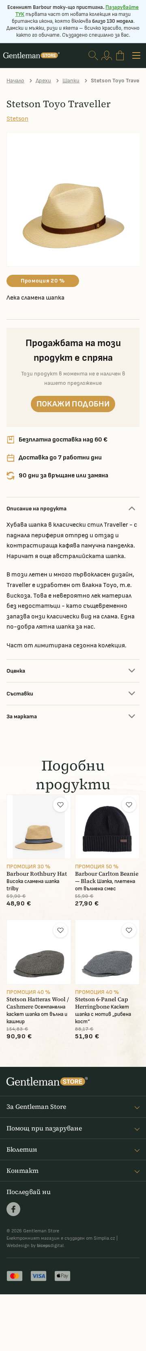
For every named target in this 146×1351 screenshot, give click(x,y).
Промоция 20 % (43, 280)
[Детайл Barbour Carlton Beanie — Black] (107, 826)
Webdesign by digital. (35, 1246)
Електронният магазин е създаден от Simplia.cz (60, 1238)
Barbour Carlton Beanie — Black (106, 877)
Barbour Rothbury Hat (36, 874)
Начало (15, 80)
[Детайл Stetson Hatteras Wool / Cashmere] (38, 952)
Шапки (70, 80)
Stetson (17, 119)
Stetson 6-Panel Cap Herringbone (101, 1003)
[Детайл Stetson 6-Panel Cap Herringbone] (107, 952)
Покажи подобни (73, 404)
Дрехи (43, 80)
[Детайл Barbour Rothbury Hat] (38, 826)
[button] (60, 804)
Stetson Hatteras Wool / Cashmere (37, 1003)
